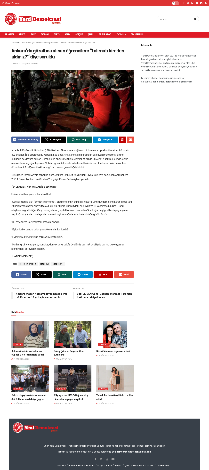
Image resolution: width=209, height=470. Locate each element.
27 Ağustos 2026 (21, 359)
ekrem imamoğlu (28, 264)
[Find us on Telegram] (201, 3)
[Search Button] (195, 19)
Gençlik (79, 34)
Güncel (22, 34)
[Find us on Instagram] (192, 3)
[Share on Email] (130, 140)
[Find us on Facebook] (184, 3)
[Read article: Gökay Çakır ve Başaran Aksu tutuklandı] (72, 334)
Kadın (67, 34)
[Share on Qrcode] (122, 140)
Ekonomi (45, 34)
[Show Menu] (205, 19)
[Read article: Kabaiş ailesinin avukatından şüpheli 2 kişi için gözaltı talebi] (30, 334)
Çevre (90, 34)
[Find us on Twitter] (188, 3)
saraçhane (58, 264)
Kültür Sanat (105, 34)
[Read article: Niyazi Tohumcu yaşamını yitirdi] (115, 334)
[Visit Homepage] (33, 19)
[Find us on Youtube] (197, 3)
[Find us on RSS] (206, 3)
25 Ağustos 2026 (106, 403)
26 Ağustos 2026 (106, 355)
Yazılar (120, 34)
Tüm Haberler (137, 34)
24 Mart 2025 (17, 63)
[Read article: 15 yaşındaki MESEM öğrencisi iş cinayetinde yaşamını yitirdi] (72, 378)
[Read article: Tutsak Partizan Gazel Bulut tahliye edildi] (115, 378)
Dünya (57, 34)
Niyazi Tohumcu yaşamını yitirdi (113, 351)
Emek (33, 34)
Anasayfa (9, 34)
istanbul (44, 264)
